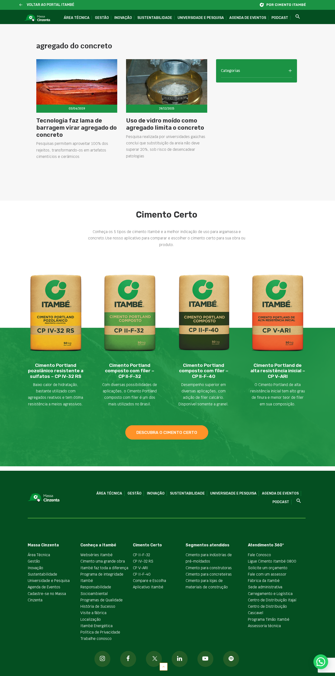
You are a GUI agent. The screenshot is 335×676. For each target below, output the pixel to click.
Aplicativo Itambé (148, 587)
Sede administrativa (265, 587)
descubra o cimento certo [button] (166, 432)
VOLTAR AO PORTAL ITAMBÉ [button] (50, 5)
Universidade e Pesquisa (201, 18)
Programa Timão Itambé (268, 619)
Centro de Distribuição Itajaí (272, 600)
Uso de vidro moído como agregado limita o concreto (165, 124)
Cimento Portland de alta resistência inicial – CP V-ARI (277, 370)
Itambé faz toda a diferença (104, 568)
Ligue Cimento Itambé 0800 (272, 561)
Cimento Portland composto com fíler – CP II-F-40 (203, 370)
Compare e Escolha (149, 580)
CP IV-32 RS (143, 561)
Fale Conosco (259, 554)
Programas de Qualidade (101, 600)
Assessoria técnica (264, 625)
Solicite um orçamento (267, 568)
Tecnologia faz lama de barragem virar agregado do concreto (76, 127)
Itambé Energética (96, 625)
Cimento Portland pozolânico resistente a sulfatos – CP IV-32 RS (55, 370)
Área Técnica (77, 18)
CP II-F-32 (141, 554)
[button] (21, 5)
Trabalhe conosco (96, 638)
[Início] (285, 5)
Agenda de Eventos (247, 18)
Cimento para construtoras (209, 568)
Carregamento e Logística (270, 593)
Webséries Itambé (96, 554)
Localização (90, 619)
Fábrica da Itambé (264, 580)
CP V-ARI (140, 568)
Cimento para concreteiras (209, 574)
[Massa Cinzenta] (37, 18)
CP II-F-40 (142, 574)
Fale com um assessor (267, 574)
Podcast (279, 18)
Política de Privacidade (100, 632)
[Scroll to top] (164, 666)
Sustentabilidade (154, 18)
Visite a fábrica (93, 612)
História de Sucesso (97, 606)
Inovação (123, 18)
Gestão (102, 18)
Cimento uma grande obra (102, 561)
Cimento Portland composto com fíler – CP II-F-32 (129, 370)
